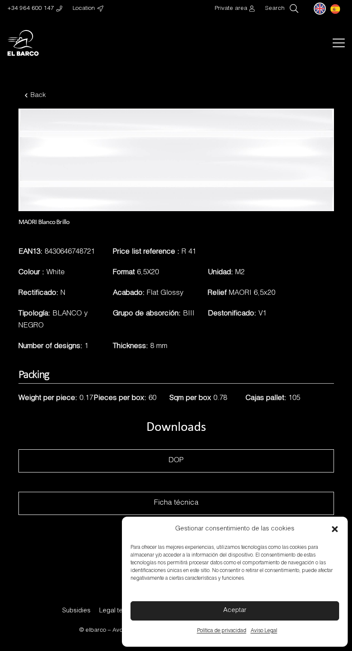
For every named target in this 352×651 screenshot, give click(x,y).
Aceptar (234, 610)
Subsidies (76, 611)
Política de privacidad (221, 630)
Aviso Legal (264, 630)
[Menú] (338, 43)
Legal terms (116, 611)
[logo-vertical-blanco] (23, 43)
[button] (335, 529)
